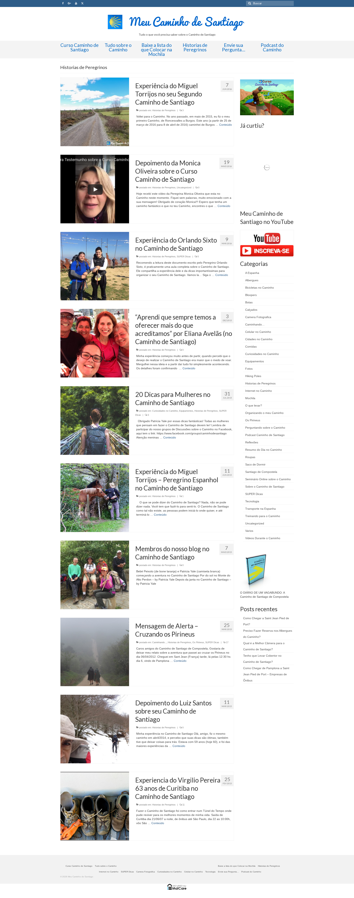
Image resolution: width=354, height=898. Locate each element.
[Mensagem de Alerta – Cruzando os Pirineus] (94, 651)
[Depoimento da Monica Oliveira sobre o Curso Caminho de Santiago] (94, 188)
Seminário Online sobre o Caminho (268, 479)
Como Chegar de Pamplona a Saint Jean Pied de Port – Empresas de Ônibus (266, 674)
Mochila (250, 398)
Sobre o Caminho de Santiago (264, 486)
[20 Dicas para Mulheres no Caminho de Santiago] (94, 420)
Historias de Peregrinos (164, 110)
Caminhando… (255, 324)
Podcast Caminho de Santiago (265, 435)
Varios (249, 530)
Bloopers (251, 295)
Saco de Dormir (255, 464)
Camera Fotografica (258, 317)
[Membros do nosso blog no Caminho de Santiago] (94, 574)
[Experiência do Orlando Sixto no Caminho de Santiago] (94, 266)
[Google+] (69, 3)
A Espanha (252, 272)
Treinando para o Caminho (262, 516)
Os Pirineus (198, 642)
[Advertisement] (271, 715)
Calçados (251, 309)
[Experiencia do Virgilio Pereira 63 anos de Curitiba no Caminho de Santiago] (94, 806)
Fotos (249, 368)
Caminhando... (159, 642)
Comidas (251, 346)
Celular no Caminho (258, 331)
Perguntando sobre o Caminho (265, 427)
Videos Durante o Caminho (262, 538)
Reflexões (251, 442)
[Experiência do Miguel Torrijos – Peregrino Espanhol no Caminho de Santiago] (94, 497)
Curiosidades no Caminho (165, 411)
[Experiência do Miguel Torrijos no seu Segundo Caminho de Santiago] (94, 111)
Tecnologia (252, 501)
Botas (249, 302)
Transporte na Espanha (260, 508)
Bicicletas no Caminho (259, 287)
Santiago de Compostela (261, 471)
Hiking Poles (253, 376)
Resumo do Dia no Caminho (263, 449)
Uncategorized (184, 187)
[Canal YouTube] (76, 3)
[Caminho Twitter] (82, 3)
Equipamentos (186, 411)
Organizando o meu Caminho (264, 413)
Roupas (250, 457)
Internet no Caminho (258, 390)
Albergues (251, 280)
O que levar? (253, 405)
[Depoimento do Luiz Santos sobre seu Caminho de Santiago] (94, 729)
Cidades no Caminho (258, 339)
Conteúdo (225, 124)
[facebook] (63, 3)
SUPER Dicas (184, 256)
